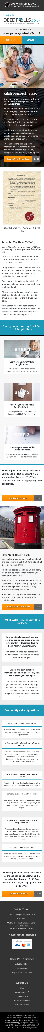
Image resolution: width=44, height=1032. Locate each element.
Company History (22, 996)
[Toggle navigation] (33, 40)
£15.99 (36, 159)
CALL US (11, 40)
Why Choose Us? (22, 992)
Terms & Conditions (22, 1000)
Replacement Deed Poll (22, 972)
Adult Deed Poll (22, 964)
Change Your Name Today (18, 159)
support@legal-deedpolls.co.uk (23, 33)
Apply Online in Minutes (18, 607)
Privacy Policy (31, 1027)
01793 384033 (23, 29)
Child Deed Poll (22, 968)
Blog (22, 988)
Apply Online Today (18, 498)
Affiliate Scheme (22, 1004)
